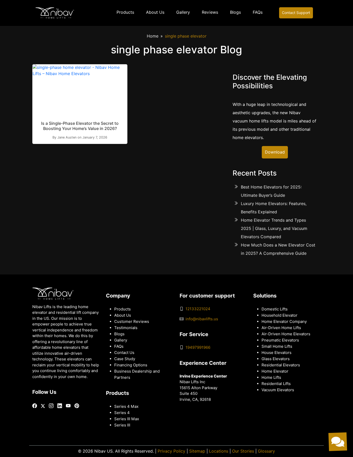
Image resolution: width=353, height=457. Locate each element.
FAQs (258, 12)
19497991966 (198, 347)
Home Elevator (275, 371)
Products (125, 12)
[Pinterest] (76, 405)
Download (275, 152)
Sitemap (197, 451)
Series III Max (126, 419)
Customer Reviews (131, 321)
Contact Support (296, 13)
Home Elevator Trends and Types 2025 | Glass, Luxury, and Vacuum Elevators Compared (274, 228)
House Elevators (276, 352)
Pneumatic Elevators (280, 340)
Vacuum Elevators (278, 390)
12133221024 (198, 309)
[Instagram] (51, 405)
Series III (122, 425)
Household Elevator (279, 315)
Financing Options (130, 365)
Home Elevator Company (284, 321)
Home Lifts (271, 377)
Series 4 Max (126, 406)
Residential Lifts (276, 383)
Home (152, 36)
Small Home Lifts (277, 346)
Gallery (183, 12)
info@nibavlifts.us (202, 319)
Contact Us (124, 352)
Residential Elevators (281, 365)
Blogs (235, 12)
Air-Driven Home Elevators (286, 334)
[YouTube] (68, 405)
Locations (218, 451)
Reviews (210, 12)
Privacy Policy (171, 451)
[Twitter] (43, 406)
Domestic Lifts (275, 309)
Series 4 (122, 412)
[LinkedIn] (59, 405)
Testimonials (125, 327)
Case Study (124, 359)
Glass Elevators (276, 359)
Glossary (266, 451)
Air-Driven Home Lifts (281, 327)
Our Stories (243, 451)
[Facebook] (34, 405)
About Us (155, 12)
